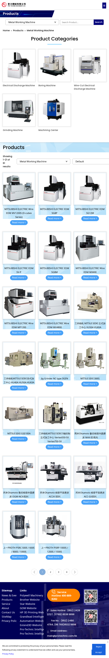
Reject (99, 646)
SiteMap (6, 616)
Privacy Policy (10, 621)
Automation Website (32, 621)
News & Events (11, 595)
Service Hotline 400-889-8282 (62, 595)
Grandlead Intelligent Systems (38, 616)
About (5, 608)
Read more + (19, 222)
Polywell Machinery (31, 595)
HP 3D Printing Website (34, 612)
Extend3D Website (31, 625)
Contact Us (8, 612)
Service (6, 604)
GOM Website (28, 608)
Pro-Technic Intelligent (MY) (36, 633)
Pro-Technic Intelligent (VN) (36, 629)
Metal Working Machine (40, 30)
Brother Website (30, 599)
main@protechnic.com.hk (62, 635)
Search (98, 22)
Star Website (27, 604)
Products (18, 30)
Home (6, 30)
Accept (98, 652)
